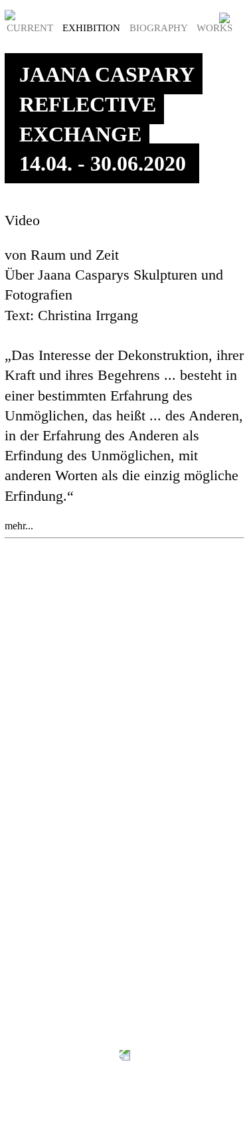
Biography (159, 27)
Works (214, 27)
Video (22, 220)
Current (31, 27)
